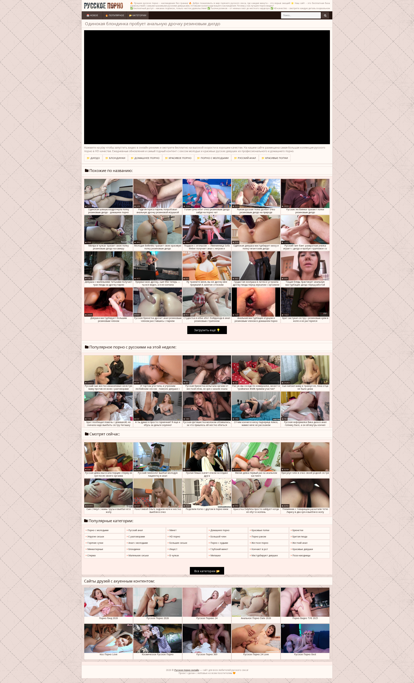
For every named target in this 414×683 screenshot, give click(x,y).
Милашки (215, 555)
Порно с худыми (219, 542)
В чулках (174, 555)
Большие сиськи (178, 542)
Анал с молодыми (138, 542)
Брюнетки (297, 530)
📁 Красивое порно (178, 158)
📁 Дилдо (93, 158)
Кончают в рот (259, 549)
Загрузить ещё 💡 (207, 330)
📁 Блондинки (115, 158)
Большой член (218, 536)
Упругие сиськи (95, 536)
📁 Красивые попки (274, 158)
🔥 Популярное (114, 15)
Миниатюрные (95, 549)
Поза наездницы (301, 555)
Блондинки (134, 549)
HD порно (174, 536)
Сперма (91, 555)
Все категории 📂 (207, 571)
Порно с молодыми (98, 530)
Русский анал (135, 530)
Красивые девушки (302, 549)
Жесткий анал (299, 542)
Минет (173, 530)
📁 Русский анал (245, 158)
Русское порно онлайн (186, 670)
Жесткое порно (259, 542)
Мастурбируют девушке (264, 555)
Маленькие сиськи (138, 555)
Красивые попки (260, 530)
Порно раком (258, 536)
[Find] (325, 15)
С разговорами (136, 536)
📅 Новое (92, 15)
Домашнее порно (219, 530)
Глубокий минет (219, 549)
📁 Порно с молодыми (213, 158)
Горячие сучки (95, 542)
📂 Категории (137, 15)
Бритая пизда (299, 536)
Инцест (173, 549)
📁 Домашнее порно (145, 158)
